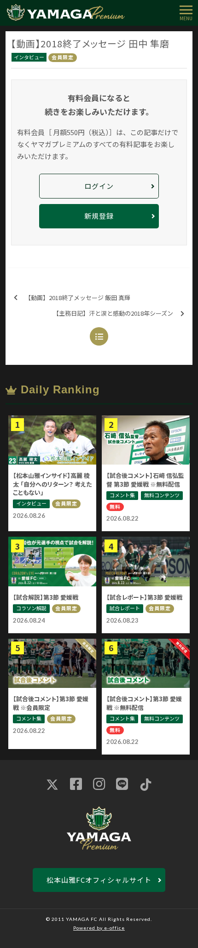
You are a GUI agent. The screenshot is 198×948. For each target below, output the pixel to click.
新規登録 (99, 216)
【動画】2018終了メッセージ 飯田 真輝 (77, 297)
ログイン (99, 186)
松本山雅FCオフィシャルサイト (99, 880)
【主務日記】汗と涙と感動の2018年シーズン (113, 313)
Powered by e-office (99, 928)
